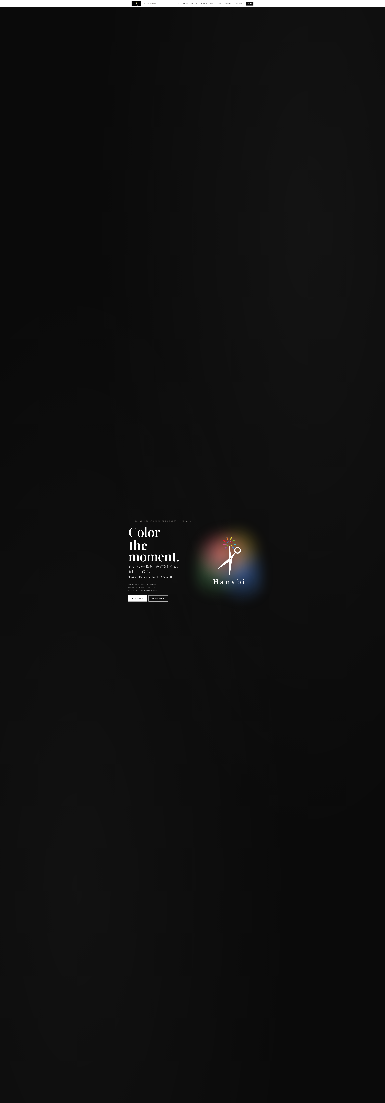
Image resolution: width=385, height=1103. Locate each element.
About (185, 3)
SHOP (249, 3)
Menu (212, 3)
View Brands (137, 598)
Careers (227, 3)
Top (178, 3)
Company (238, 3)
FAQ (219, 3)
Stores (204, 3)
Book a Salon (158, 598)
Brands (194, 3)
